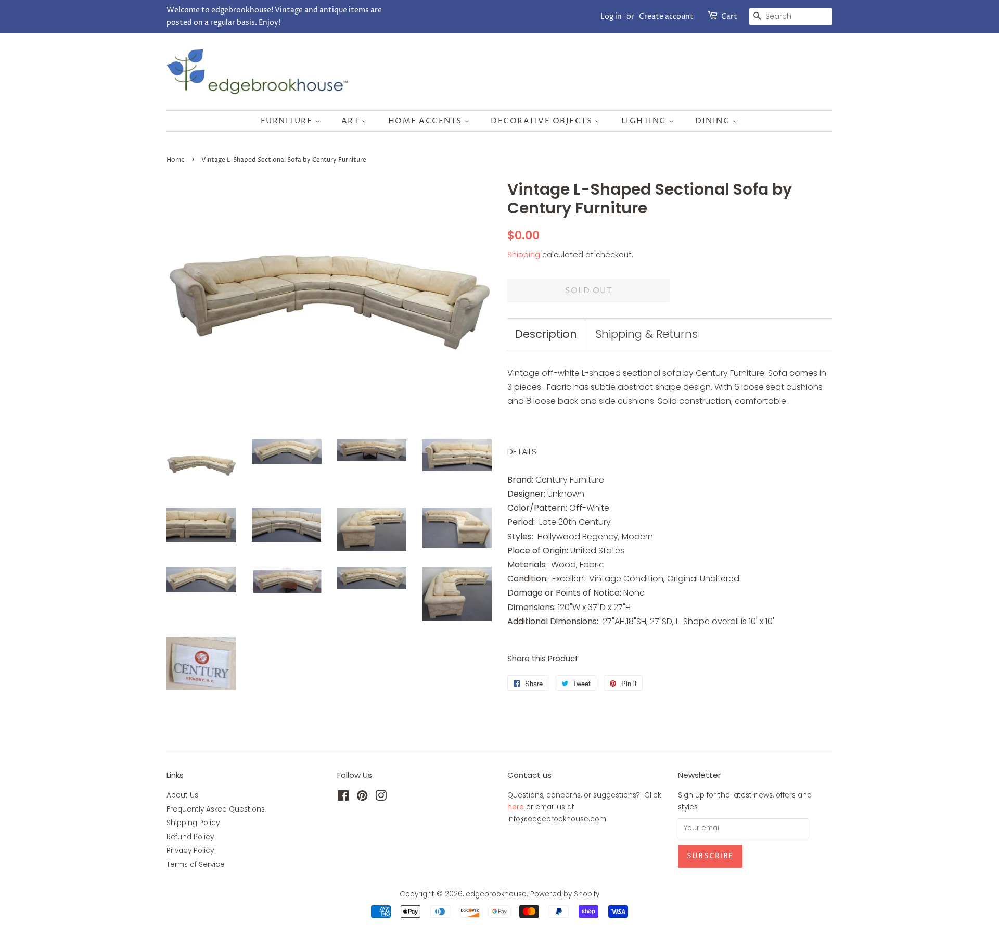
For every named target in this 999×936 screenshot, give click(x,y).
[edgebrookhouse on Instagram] (381, 798)
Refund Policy (190, 837)
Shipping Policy (193, 823)
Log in (611, 16)
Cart (729, 16)
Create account (666, 16)
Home (175, 160)
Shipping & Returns (646, 333)
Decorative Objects (543, 121)
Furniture (288, 121)
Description (546, 333)
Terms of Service (195, 864)
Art (351, 121)
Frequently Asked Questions (215, 809)
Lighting (645, 121)
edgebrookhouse (496, 894)
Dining (714, 121)
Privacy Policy (190, 850)
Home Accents (426, 121)
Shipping (523, 254)
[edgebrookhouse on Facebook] (343, 798)
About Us (182, 795)
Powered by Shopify (564, 894)
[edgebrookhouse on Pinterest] (362, 798)
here (515, 807)
